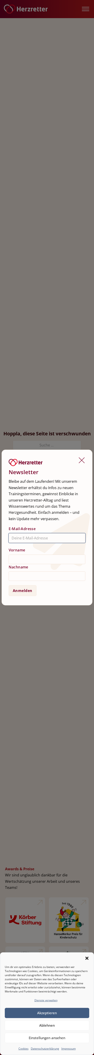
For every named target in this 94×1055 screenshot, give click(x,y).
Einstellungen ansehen (47, 1038)
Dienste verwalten (45, 1000)
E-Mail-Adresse (22, 528)
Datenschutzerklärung (45, 1048)
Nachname (18, 567)
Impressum (68, 1048)
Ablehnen (47, 1025)
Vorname (17, 550)
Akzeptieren (47, 1013)
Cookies (23, 1048)
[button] (87, 958)
